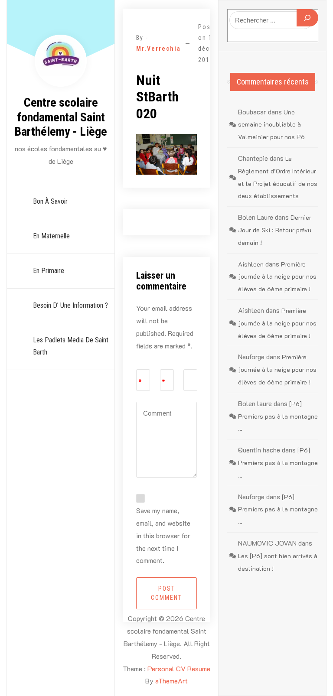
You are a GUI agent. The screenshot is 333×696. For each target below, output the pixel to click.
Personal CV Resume (178, 668)
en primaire (48, 271)
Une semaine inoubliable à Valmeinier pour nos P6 (271, 124)
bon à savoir (50, 201)
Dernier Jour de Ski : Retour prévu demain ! (274, 230)
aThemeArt (171, 680)
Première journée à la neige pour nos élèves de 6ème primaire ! (277, 276)
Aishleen (251, 264)
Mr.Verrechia (158, 48)
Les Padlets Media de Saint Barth (70, 346)
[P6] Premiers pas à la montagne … (278, 416)
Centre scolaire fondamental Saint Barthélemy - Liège (60, 117)
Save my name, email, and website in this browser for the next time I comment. (163, 535)
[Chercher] (307, 17)
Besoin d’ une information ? (70, 305)
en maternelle (51, 236)
